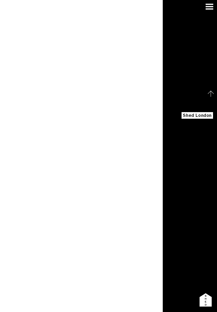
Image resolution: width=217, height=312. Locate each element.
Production (201, 178)
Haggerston (199, 136)
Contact (204, 203)
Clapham (203, 145)
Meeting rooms (196, 186)
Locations (202, 128)
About (206, 153)
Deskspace (201, 170)
